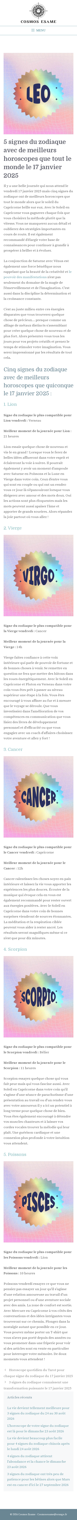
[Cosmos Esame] (38, 13)
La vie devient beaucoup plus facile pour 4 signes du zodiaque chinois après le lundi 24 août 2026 (38, 1443)
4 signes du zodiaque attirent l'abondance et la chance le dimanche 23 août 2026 (36, 1461)
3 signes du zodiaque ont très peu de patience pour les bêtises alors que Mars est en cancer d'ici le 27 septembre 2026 (38, 1479)
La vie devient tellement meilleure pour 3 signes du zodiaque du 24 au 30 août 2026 (38, 1413)
